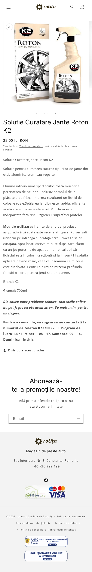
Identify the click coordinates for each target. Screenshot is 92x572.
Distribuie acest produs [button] (26, 350)
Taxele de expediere (31, 145)
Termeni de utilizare (67, 523)
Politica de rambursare (71, 516)
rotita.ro (22, 516)
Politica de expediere (33, 529)
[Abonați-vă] (78, 419)
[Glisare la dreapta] (55, 113)
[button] (8, 7)
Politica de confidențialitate (33, 523)
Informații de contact (63, 529)
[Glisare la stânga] (36, 113)
